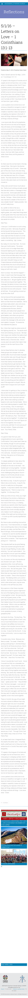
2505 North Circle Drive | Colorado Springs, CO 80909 (14, 985)
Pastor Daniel (23, 70)
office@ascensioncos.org (14, 987)
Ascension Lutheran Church (15, 4)
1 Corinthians (5, 802)
